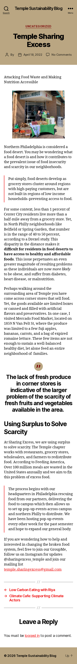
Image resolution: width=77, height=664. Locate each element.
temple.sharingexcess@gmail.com (33, 569)
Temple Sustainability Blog (38, 8)
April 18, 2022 (32, 54)
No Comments (61, 54)
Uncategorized (38, 26)
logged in (32, 635)
